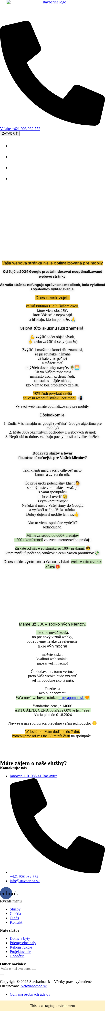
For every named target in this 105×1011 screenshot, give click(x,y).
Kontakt (18, 178)
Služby (17, 145)
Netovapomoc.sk (34, 986)
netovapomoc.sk (71, 698)
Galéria (17, 156)
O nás (15, 167)
